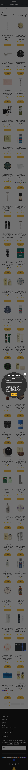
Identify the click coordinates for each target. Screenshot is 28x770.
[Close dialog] (25, 374)
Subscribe (14, 394)
